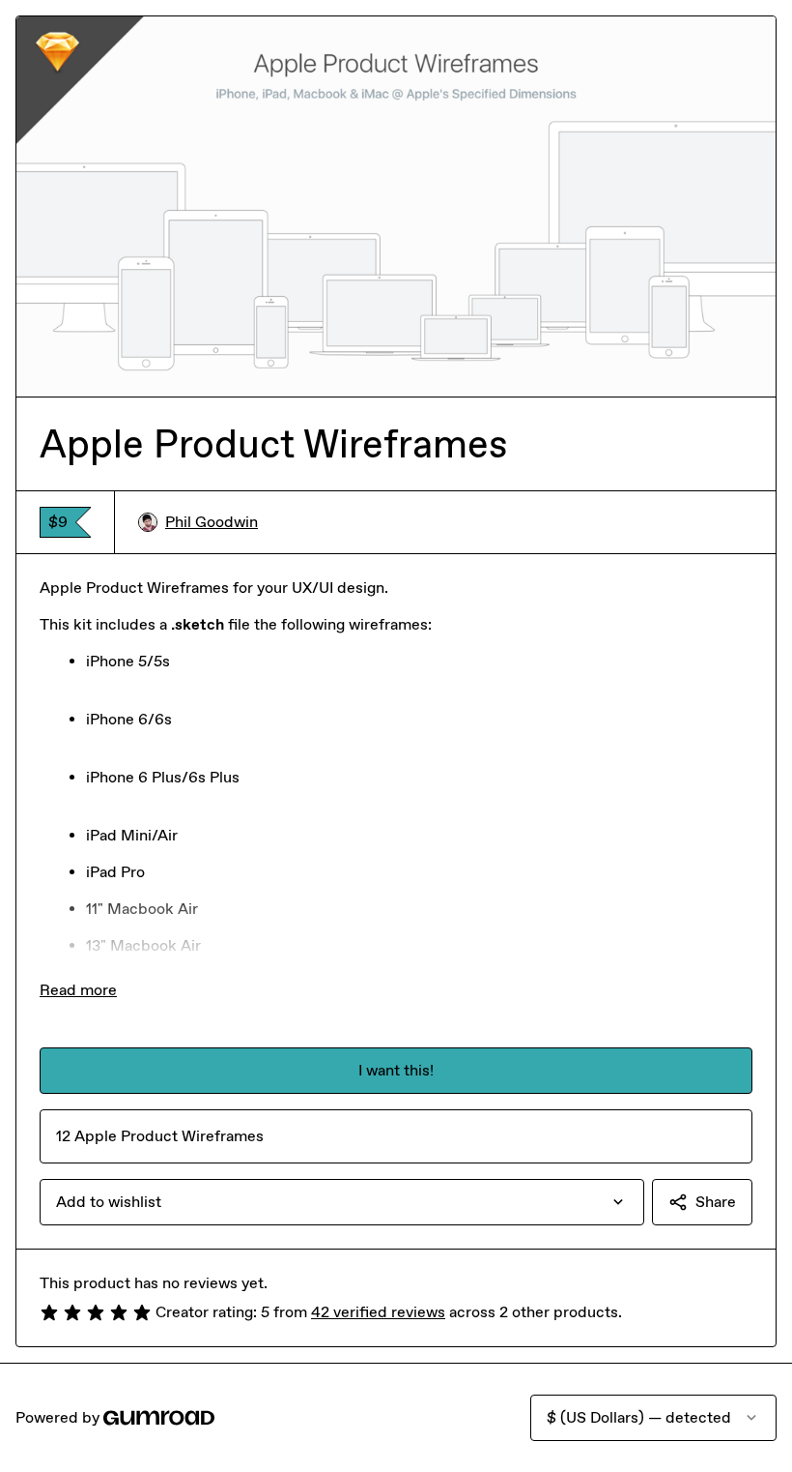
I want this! (396, 1070)
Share (715, 1201)
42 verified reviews (378, 1312)
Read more (78, 990)
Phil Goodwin (211, 522)
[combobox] (342, 1202)
